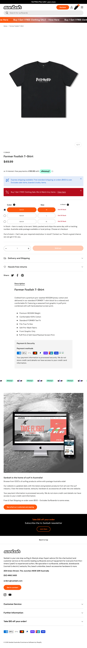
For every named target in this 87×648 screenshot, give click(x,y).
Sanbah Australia (14, 642)
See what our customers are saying (20, 507)
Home (5, 26)
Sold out (58, 248)
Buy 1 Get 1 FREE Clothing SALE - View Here (33, 19)
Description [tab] (19, 283)
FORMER (7, 152)
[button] (76, 7)
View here (61, 192)
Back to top (43, 540)
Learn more (54, 2)
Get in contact (12, 587)
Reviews (63, 7)
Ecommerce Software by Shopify (31, 642)
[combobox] (43, 12)
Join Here (43, 529)
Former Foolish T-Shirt (17, 26)
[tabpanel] (43, 312)
